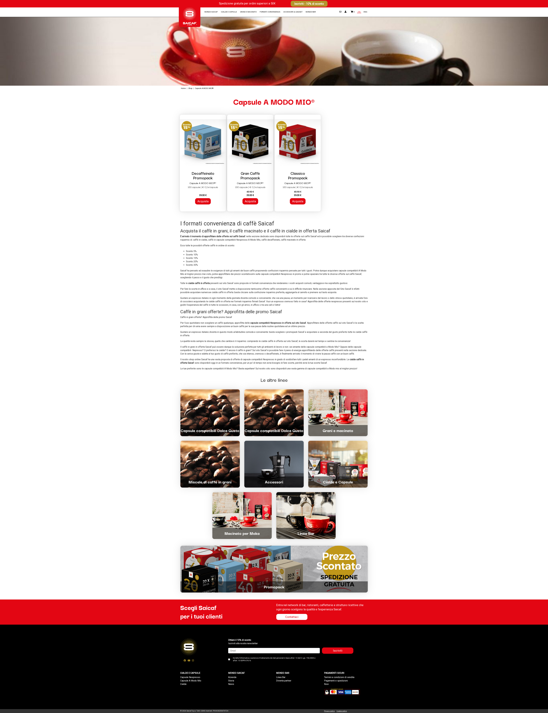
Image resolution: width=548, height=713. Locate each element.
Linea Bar (280, 677)
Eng (365, 11)
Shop (190, 88)
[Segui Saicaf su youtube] (189, 660)
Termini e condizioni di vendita (339, 677)
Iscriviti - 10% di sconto (309, 3)
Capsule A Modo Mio (190, 680)
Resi (326, 684)
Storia (231, 680)
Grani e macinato (248, 11)
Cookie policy (342, 711)
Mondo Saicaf (211, 11)
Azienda (232, 677)
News (231, 684)
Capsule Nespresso (190, 677)
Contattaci (291, 617)
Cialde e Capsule (229, 11)
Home (183, 88)
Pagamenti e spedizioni (336, 680)
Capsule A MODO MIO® (204, 88)
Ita (359, 11)
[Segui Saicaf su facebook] (185, 660)
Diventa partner (283, 680)
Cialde (183, 684)
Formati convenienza (270, 11)
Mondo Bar (311, 11)
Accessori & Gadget (293, 11)
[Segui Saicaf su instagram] (193, 660)
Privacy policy (329, 711)
